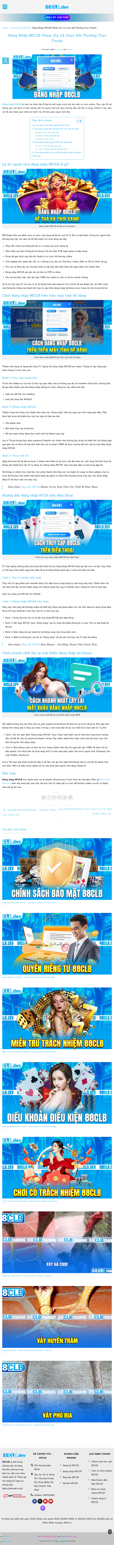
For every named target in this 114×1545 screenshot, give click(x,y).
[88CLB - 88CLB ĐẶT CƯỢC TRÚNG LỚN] (57, 7)
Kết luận (37, 156)
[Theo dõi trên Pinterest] (45, 1501)
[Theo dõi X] (40, 1501)
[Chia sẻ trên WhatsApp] (43, 797)
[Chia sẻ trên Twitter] (54, 797)
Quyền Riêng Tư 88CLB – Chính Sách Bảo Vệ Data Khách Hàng (28, 977)
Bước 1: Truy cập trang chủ (48, 132)
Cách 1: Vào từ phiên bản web (49, 146)
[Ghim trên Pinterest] (65, 797)
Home (5, 28)
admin (69, 50)
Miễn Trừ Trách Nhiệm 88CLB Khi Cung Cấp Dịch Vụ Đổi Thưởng (29, 1052)
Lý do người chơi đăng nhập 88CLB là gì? (51, 125)
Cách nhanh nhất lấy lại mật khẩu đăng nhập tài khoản (57, 152)
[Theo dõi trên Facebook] (34, 1501)
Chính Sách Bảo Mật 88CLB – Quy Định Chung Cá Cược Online (29, 902)
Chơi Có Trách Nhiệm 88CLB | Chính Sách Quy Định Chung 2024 (29, 1201)
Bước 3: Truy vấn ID (46, 139)
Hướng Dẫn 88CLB (20, 28)
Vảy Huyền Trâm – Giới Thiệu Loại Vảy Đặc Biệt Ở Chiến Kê (26, 1350)
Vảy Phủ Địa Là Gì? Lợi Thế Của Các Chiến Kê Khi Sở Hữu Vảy (28, 1425)
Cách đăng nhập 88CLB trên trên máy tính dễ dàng (56, 129)
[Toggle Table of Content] (77, 121)
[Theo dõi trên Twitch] (42, 1508)
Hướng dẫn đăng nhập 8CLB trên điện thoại (52, 142)
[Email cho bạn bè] (59, 797)
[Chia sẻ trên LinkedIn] (70, 797)
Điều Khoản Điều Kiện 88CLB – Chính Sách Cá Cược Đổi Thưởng (29, 1126)
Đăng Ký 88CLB (30, 644)
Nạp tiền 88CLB (30, 487)
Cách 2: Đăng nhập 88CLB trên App (52, 149)
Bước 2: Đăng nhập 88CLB (48, 136)
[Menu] (5, 6)
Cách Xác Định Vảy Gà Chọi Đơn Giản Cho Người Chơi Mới (26, 1276)
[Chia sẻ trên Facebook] (48, 797)
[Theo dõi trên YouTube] (50, 1501)
